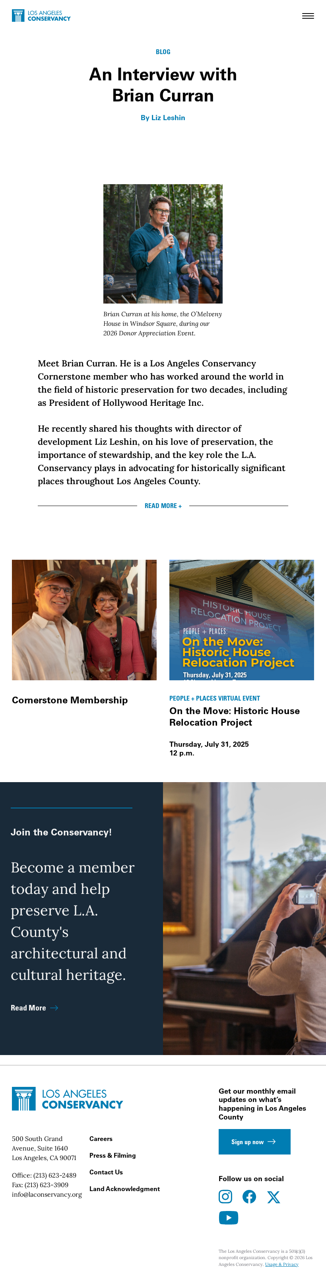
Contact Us (106, 1172)
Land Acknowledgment (124, 1189)
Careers (101, 1139)
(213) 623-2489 (54, 1175)
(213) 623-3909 (46, 1185)
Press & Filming (112, 1155)
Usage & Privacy (282, 1264)
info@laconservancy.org (47, 1194)
